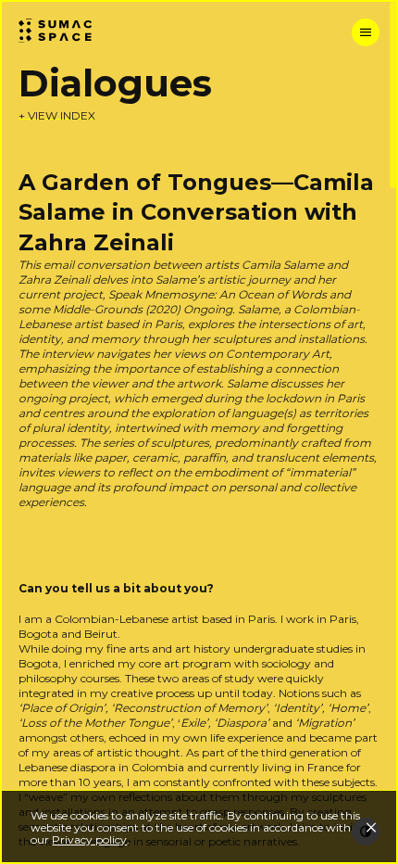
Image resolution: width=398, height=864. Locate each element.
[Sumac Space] (64, 31)
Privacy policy (89, 839)
